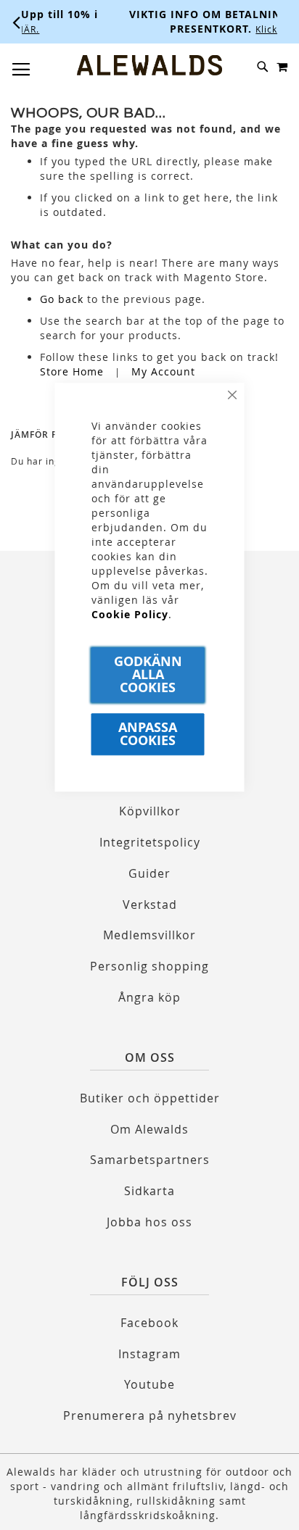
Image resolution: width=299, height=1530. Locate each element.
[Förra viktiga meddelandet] (16, 21)
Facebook (149, 1323)
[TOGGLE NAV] (21, 69)
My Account (163, 371)
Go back (61, 299)
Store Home (72, 371)
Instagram (149, 1354)
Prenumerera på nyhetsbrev (150, 1415)
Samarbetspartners (150, 1160)
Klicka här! (231, 29)
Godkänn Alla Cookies (148, 674)
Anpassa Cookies (147, 733)
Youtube (149, 1384)
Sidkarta (149, 1191)
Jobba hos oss (149, 1222)
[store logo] (149, 65)
